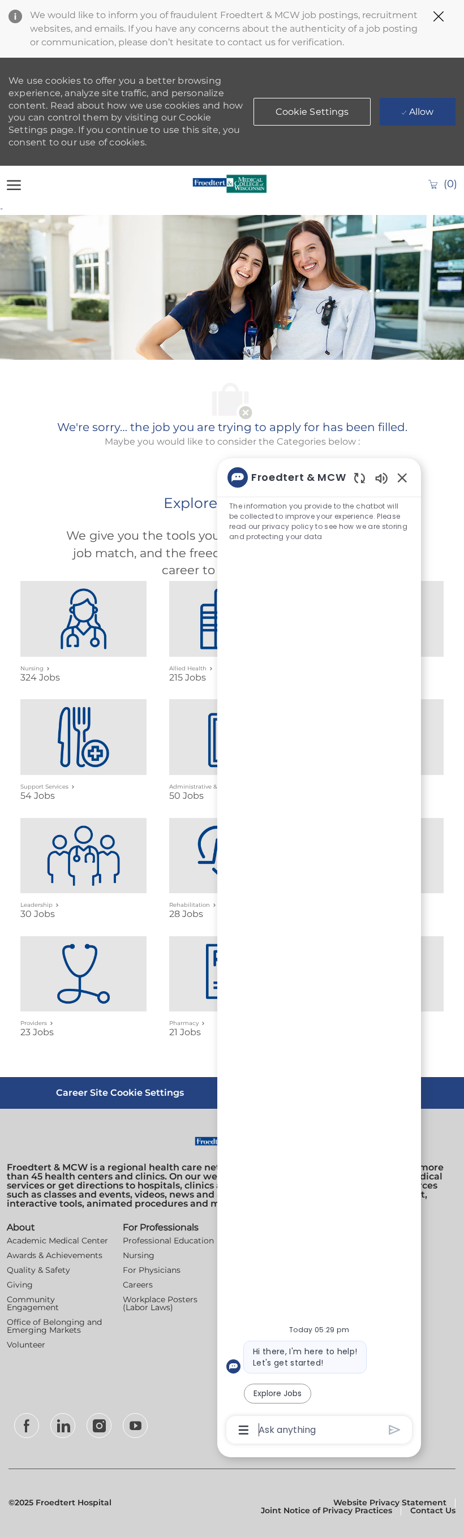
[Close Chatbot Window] (402, 477)
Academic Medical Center (57, 1240)
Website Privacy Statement (389, 1502)
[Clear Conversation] (359, 477)
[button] (312, 112)
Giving (20, 1284)
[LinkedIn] (62, 1425)
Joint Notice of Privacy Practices (326, 1510)
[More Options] (244, 1430)
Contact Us (433, 1510)
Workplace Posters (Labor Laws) (160, 1303)
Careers (138, 1284)
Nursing (138, 1255)
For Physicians (152, 1270)
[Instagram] (99, 1425)
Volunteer (26, 1344)
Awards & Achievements (54, 1255)
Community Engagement (33, 1303)
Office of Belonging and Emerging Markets (54, 1326)
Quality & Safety (38, 1270)
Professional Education (168, 1240)
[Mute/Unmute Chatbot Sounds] (381, 478)
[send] (395, 1430)
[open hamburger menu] (14, 184)
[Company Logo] (229, 184)
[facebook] (26, 1425)
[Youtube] (135, 1425)
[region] (319, 952)
